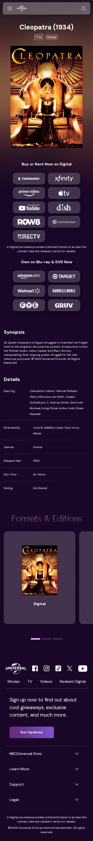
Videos (46, 681)
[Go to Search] (83, 8)
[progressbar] (35, 639)
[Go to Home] (22, 9)
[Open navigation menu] (10, 9)
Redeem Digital (73, 681)
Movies (14, 681)
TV (29, 681)
